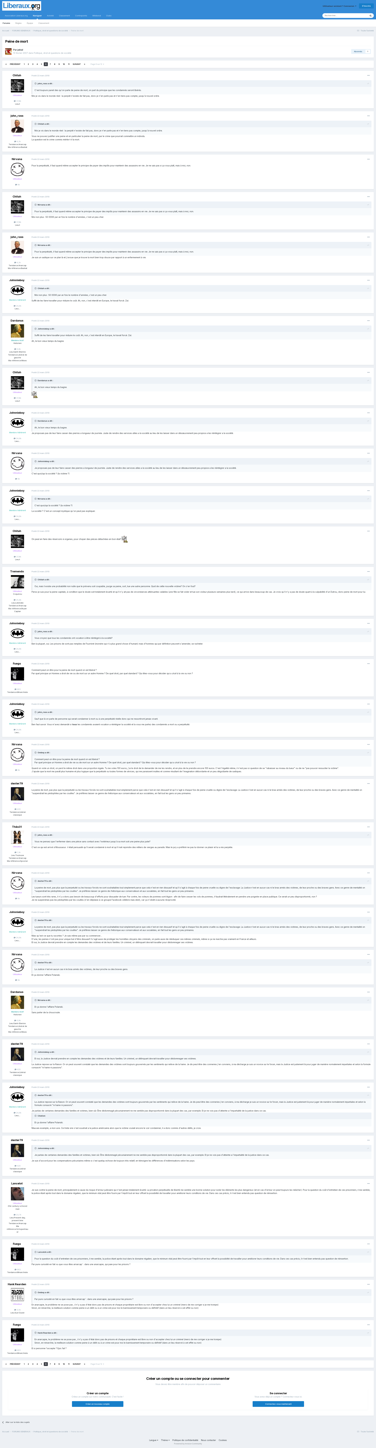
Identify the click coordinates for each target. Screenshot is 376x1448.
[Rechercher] (370, 15)
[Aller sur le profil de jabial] (8, 51)
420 (18, 809)
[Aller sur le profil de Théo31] (17, 837)
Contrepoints (81, 15)
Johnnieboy (17, 280)
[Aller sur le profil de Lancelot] (17, 1193)
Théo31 (17, 826)
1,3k (18, 852)
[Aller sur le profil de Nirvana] (17, 169)
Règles (18, 23)
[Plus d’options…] (368, 75)
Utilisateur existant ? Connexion (339, 6)
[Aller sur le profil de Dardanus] (17, 331)
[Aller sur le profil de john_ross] (17, 126)
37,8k (18, 101)
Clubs (108, 15)
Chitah (17, 75)
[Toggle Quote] (36, 83)
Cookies (223, 1440)
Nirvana (17, 159)
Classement (43, 23)
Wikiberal (96, 15)
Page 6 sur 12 (97, 64)
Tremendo (17, 571)
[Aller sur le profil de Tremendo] (17, 581)
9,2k (18, 141)
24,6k (18, 306)
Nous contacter (208, 1440)
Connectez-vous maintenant (278, 1404)
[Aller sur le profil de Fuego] (17, 674)
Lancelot (17, 1183)
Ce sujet (359, 15)
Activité (50, 15)
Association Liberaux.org (16, 15)
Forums (6, 23)
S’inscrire (366, 6)
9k (18, 184)
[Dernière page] (85, 64)
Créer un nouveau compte (98, 1404)
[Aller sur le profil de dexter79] (17, 793)
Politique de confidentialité (185, 1440)
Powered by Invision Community (188, 1444)
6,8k (18, 349)
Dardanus (17, 320)
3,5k (18, 1310)
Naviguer (37, 15)
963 (18, 689)
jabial (20, 49)
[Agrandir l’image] (35, 394)
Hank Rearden (17, 1284)
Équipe (30, 23)
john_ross (17, 115)
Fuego (17, 663)
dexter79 (17, 783)
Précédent (15, 64)
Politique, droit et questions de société (52, 53)
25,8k (18, 600)
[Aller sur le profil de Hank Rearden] (17, 1294)
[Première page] (6, 64)
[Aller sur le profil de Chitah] (17, 85)
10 (64, 64)
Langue (153, 1440)
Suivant (77, 64)
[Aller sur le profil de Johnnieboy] (17, 290)
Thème (164, 1440)
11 (68, 64)
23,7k (18, 1214)
